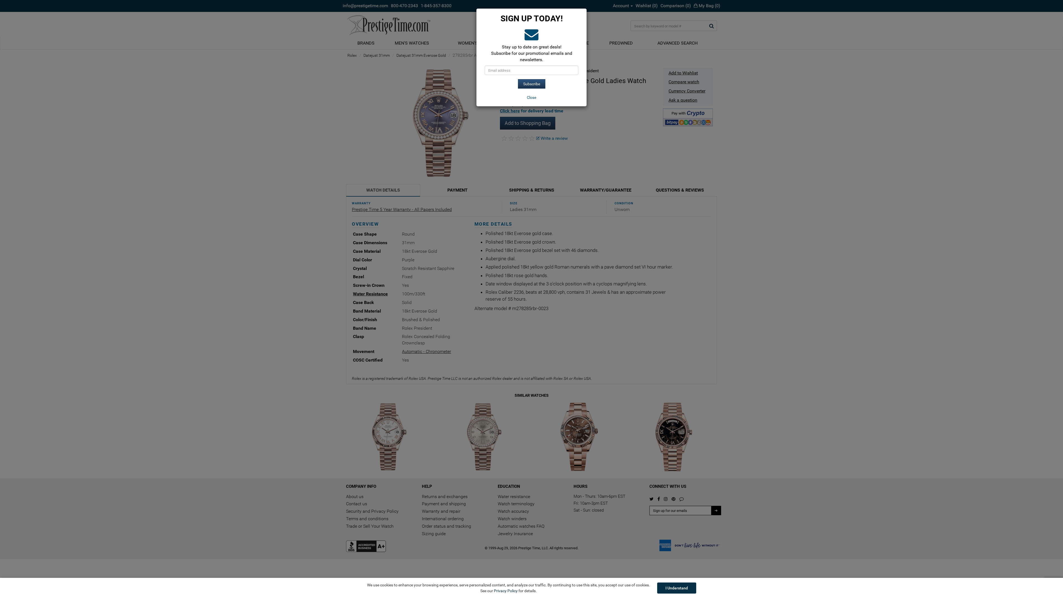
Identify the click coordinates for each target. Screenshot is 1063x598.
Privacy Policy (506, 591)
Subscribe (532, 84)
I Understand (676, 588)
